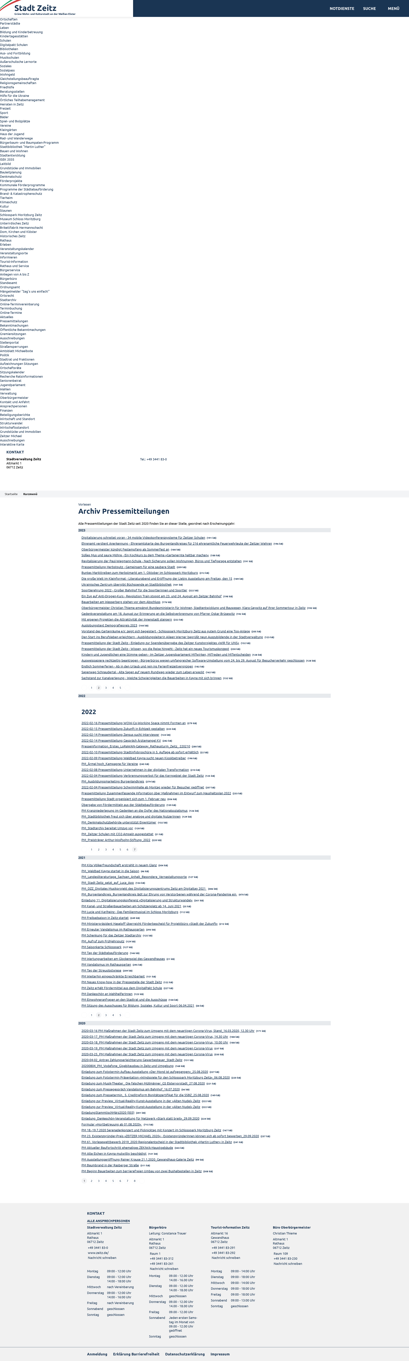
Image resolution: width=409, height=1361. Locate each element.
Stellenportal (9, 342)
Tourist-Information (14, 261)
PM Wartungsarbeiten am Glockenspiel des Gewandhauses (123, 959)
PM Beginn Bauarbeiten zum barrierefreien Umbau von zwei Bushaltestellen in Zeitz (141, 1171)
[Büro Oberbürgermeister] (297, 1245)
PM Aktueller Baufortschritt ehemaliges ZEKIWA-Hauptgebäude (127, 1147)
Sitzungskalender (12, 372)
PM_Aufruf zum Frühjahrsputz (102, 941)
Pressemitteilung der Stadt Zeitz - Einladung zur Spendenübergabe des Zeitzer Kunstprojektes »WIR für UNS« (160, 643)
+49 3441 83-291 (223, 1247)
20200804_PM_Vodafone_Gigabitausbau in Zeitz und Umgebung (127, 1066)
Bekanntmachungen (14, 325)
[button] (392, 8)
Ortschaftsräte (10, 368)
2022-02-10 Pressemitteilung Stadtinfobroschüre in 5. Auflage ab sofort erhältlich (140, 752)
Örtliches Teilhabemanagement (22, 100)
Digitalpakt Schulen (14, 45)
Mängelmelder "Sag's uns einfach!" (25, 291)
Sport (4, 113)
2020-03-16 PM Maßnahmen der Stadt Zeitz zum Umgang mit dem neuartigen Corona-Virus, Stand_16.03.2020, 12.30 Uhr (168, 1031)
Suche (369, 8)
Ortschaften (8, 19)
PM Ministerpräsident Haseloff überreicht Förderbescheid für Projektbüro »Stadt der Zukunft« (149, 923)
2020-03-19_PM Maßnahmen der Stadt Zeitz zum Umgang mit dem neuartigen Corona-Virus (147, 1048)
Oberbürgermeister (14, 397)
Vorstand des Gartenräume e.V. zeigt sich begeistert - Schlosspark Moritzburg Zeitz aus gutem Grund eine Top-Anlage (165, 631)
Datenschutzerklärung (185, 1354)
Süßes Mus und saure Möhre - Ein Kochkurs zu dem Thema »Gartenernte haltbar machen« (145, 555)
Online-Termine (11, 312)
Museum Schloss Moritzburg (20, 219)
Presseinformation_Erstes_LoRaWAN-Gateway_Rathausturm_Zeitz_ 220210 (135, 746)
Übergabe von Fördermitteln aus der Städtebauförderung (123, 805)
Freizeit (5, 108)
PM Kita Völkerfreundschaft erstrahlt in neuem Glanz (119, 865)
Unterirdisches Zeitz (14, 223)
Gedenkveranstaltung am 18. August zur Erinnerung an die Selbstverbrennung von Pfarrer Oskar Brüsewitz (158, 613)
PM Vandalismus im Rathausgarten (106, 964)
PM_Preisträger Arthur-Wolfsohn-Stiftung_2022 (115, 840)
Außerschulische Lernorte (18, 61)
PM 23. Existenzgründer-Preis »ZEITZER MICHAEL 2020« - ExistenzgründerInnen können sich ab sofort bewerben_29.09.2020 (170, 1136)
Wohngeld (7, 74)
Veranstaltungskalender (17, 249)
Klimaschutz (8, 202)
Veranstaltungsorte (14, 253)
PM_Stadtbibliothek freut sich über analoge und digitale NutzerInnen (131, 816)
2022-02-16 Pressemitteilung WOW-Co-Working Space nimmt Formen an (133, 723)
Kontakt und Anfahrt (15, 402)
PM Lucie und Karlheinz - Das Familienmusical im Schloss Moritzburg (129, 912)
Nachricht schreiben (102, 1258)
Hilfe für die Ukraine (14, 95)
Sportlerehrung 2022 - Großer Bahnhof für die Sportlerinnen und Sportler (134, 590)
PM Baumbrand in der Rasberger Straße (110, 1165)
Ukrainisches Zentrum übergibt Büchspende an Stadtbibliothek (126, 584)
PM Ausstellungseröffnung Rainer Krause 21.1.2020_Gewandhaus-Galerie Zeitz (137, 1159)
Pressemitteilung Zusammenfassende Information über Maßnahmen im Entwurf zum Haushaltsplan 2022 (156, 793)
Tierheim (6, 198)
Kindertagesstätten (14, 36)
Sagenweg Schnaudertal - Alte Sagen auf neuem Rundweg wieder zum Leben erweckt (142, 672)
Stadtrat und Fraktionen (17, 359)
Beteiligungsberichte (15, 415)
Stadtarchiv (8, 300)
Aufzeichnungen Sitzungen (19, 363)
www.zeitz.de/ (98, 1253)
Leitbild (5, 164)
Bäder (4, 117)
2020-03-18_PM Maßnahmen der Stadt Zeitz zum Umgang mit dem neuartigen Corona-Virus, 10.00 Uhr (154, 1042)
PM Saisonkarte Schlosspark (101, 947)
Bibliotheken (9, 49)
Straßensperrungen (14, 346)
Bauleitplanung (11, 172)
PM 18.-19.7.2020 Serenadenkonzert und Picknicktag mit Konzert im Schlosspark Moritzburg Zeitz (151, 1130)
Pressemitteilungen (14, 321)
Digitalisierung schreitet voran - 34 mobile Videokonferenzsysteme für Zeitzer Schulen (143, 537)
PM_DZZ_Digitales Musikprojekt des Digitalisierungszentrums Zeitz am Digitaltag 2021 (143, 888)
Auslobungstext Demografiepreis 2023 (109, 625)
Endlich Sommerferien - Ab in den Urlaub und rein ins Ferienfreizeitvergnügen (137, 666)
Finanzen (6, 410)
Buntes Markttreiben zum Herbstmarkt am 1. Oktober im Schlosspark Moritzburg (139, 572)
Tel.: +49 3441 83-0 (153, 459)
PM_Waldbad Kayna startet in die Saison (110, 871)
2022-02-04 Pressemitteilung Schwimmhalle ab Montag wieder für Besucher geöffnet (142, 787)
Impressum (220, 1354)
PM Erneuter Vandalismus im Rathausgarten (112, 929)
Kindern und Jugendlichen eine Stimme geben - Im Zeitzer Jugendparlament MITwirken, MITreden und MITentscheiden (166, 654)
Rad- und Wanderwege (16, 138)
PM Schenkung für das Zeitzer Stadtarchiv (111, 935)
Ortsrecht (7, 295)
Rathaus (6, 240)
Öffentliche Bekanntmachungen (23, 330)
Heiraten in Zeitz (12, 104)
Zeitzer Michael (11, 436)
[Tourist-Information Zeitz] (235, 1242)
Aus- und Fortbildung (15, 53)
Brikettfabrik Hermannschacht (21, 227)
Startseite (11, 494)
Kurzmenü (30, 494)
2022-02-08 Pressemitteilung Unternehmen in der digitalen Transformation (135, 770)
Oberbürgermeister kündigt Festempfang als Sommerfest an (125, 549)
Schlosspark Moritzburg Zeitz (21, 215)
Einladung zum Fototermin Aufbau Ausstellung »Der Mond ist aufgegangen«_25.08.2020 (144, 1072)
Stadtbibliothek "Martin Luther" (22, 147)
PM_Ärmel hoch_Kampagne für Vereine (109, 764)
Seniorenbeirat (10, 380)
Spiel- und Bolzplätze (15, 121)
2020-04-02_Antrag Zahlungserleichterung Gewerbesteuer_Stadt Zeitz (131, 1060)
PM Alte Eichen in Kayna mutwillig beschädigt (114, 1153)
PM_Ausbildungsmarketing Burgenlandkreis (112, 781)
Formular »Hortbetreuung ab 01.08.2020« (111, 1124)
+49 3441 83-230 (285, 1258)
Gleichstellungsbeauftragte (19, 79)
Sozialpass (7, 70)
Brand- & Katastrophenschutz (21, 193)
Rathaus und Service (14, 266)
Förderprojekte (11, 181)
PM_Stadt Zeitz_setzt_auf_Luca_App (107, 882)
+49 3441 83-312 (161, 1258)
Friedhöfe (7, 87)
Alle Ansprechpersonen (108, 1221)
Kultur (4, 206)
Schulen (5, 40)
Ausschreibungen (12, 338)
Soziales (6, 66)
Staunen (6, 210)
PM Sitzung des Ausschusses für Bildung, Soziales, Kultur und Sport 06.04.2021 (137, 1005)
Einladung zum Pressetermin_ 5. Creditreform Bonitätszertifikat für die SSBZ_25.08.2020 (145, 1095)
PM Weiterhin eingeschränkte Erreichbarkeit (113, 976)
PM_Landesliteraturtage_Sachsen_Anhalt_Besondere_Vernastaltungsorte (134, 877)
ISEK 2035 (7, 159)
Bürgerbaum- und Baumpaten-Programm (29, 142)
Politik (4, 355)
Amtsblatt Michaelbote (16, 351)
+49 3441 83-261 (161, 1263)
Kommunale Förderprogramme (22, 185)
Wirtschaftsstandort (14, 427)
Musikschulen (9, 57)
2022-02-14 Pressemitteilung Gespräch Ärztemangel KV (121, 740)
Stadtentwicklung (12, 155)
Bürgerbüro (8, 278)
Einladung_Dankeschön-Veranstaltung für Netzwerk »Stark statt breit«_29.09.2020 (140, 1118)
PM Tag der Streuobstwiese (101, 970)
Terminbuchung (11, 308)
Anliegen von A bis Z (14, 274)
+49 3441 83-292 (223, 1253)
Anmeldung (97, 1354)
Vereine (5, 125)
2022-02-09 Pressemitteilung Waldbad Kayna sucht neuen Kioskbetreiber (133, 758)
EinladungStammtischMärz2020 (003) (107, 1112)
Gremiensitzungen (13, 334)
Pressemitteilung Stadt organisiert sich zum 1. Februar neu (123, 799)
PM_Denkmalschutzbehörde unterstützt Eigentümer (118, 822)
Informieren (8, 257)
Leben (4, 28)
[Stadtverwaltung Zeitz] (204, 464)
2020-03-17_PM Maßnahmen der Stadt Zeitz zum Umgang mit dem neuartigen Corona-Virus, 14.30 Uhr (154, 1036)
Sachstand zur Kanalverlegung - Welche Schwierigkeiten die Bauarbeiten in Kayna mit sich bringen (151, 678)
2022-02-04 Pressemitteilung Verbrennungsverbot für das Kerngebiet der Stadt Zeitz (142, 775)
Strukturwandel (11, 423)
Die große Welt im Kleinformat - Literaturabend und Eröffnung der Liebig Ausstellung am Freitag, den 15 (156, 578)
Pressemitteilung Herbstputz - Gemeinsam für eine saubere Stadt (128, 567)
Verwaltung (8, 393)
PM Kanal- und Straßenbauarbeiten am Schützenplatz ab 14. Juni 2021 (131, 906)
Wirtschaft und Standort (17, 419)
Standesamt (8, 283)
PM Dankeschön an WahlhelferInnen (106, 994)
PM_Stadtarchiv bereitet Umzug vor (107, 828)
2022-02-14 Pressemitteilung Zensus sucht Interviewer (120, 734)
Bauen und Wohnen (14, 151)
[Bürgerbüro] (173, 1248)
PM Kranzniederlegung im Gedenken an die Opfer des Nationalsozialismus (134, 810)
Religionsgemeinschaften (18, 83)
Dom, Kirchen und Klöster (18, 232)
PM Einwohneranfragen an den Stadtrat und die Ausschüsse (124, 999)
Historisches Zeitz (12, 236)
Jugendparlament (12, 385)
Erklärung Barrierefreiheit (136, 1354)
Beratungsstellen (12, 91)
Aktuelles (6, 317)
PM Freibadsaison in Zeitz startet (105, 918)
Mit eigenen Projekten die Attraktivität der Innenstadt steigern (126, 619)
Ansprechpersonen (13, 406)
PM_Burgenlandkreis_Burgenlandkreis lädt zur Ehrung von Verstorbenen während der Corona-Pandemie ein (159, 894)
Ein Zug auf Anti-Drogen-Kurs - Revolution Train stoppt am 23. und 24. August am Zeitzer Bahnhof (151, 596)
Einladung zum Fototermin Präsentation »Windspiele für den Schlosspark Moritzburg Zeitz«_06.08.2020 (155, 1077)
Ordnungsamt (10, 287)
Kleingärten (8, 130)
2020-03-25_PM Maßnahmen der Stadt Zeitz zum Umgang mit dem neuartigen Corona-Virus (147, 1054)
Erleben (5, 244)
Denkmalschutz (11, 176)
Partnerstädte (10, 23)
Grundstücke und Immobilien (20, 168)
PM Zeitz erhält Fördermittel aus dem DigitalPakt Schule (121, 988)
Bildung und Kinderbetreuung (21, 32)
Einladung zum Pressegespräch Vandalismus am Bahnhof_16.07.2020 (130, 1089)
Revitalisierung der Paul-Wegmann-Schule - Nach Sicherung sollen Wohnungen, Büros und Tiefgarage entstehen (161, 561)
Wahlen (5, 389)
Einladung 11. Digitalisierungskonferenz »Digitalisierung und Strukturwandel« (137, 900)
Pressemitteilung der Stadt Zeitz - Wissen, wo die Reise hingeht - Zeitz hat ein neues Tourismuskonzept (155, 649)
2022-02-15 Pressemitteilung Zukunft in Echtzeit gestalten (123, 729)
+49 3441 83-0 (97, 1247)
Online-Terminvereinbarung (19, 304)
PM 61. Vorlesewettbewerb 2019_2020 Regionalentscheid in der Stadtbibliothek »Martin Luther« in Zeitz (156, 1142)
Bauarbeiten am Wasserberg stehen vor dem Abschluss (120, 602)
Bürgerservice (10, 270)
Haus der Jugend (12, 134)
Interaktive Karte (12, 444)
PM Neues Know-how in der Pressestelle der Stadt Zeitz (121, 982)
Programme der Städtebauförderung (26, 189)
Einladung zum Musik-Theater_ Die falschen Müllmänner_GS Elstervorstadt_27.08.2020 (143, 1083)
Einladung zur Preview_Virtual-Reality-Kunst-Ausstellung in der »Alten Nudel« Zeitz (140, 1101)
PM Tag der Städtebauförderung (104, 953)
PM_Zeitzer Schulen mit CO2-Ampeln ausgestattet (117, 834)
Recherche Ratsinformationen (21, 376)
